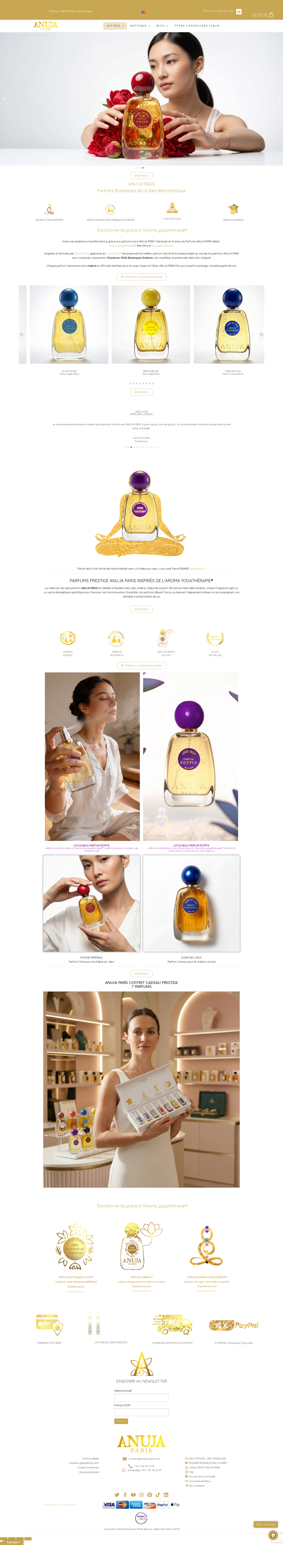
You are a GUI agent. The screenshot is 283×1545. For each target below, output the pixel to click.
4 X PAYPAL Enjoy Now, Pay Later (233, 1342)
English (150, 12)
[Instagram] (141, 1494)
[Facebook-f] (125, 1494)
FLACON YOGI (172, 218)
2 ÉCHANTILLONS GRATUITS (110, 1342)
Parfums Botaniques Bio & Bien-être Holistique (141, 190)
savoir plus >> (198, 568)
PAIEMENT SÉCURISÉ (49, 1342)
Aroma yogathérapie (122, 245)
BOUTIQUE (138, 26)
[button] (239, 11)
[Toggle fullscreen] (20, 1538)
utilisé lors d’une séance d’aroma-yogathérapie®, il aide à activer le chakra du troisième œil (91, 848)
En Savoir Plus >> (76, 1291)
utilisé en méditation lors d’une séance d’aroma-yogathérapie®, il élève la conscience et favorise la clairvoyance (191, 848)
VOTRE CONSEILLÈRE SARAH (197, 26)
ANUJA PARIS (141, 183)
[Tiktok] (157, 1494)
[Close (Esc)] (3, 1538)
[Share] (11, 1538)
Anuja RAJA (81, 253)
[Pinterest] (149, 1494)
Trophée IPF (113, 253)
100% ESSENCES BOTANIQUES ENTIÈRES (111, 219)
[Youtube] (133, 1494)
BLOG (161, 26)
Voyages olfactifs (162, 245)
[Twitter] (116, 1494)
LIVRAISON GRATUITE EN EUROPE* (172, 1342)
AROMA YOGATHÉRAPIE (49, 219)
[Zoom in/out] (28, 1538)
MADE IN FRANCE (234, 219)
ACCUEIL (114, 26)
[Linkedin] (166, 1494)
